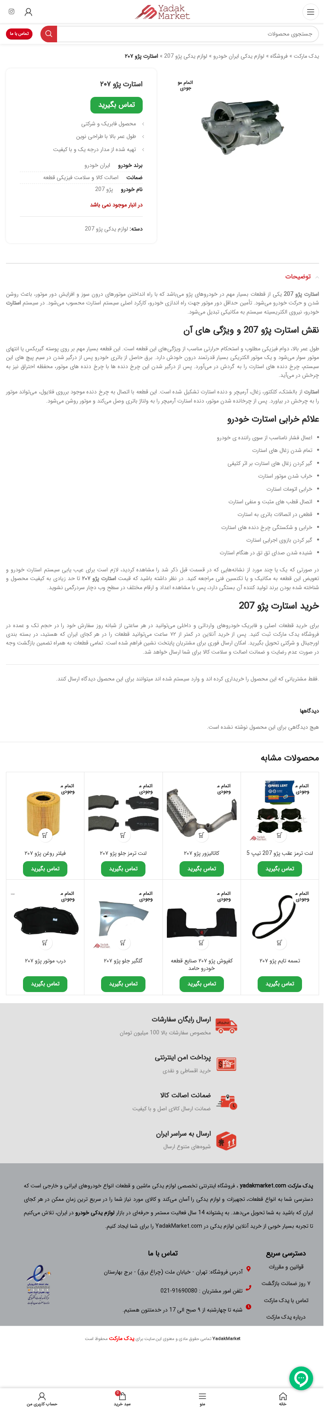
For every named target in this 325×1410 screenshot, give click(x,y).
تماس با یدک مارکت (286, 1300)
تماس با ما (19, 33)
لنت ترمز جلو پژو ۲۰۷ (123, 853)
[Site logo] (162, 11)
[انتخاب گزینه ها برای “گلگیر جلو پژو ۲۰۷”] (123, 943)
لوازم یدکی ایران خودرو (238, 56)
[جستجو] (48, 34)
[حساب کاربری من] (28, 12)
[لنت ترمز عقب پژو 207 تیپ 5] (280, 811)
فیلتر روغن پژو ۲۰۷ (45, 853)
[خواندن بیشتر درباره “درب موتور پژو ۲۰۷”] (45, 943)
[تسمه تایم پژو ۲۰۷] (280, 918)
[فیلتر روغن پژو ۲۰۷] (45, 811)
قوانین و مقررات (286, 1267)
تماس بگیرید (116, 104)
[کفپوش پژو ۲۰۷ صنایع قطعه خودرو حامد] (202, 918)
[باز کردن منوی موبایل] (310, 12)
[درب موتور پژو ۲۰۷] (45, 918)
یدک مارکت (306, 56)
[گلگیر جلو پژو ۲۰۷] (123, 918)
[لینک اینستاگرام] (11, 12)
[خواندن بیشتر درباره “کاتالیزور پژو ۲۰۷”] (201, 835)
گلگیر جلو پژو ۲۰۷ (123, 960)
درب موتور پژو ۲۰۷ (45, 960)
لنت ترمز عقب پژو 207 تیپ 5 (280, 853)
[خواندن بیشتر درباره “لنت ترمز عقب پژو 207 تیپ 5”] (280, 835)
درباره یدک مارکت (286, 1317)
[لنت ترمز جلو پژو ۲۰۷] (123, 811)
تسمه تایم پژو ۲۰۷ (280, 960)
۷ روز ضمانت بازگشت (286, 1283)
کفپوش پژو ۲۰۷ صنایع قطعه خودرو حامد (202, 964)
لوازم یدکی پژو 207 (185, 56)
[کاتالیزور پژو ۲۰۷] (202, 811)
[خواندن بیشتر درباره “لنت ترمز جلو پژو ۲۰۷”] (123, 835)
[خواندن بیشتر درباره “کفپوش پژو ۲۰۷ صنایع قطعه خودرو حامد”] (201, 943)
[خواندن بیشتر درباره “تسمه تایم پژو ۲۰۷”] (280, 943)
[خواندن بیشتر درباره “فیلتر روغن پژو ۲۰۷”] (45, 835)
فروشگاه (279, 56)
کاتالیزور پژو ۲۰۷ (201, 853)
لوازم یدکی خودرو (95, 1212)
